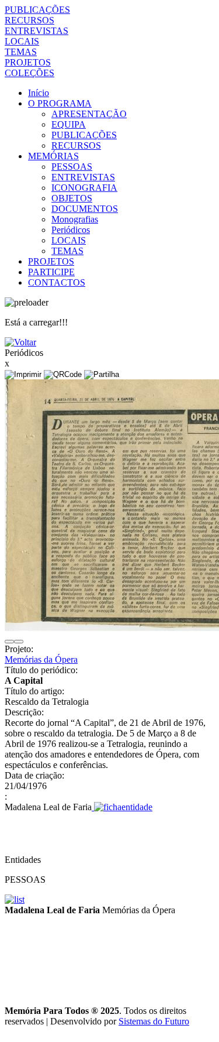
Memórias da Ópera (41, 659)
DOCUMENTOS (84, 209)
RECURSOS (29, 20)
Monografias (74, 219)
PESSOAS (71, 167)
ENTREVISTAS (36, 31)
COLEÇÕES (29, 73)
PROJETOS (28, 62)
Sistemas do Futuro (154, 1021)
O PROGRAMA (60, 103)
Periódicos (70, 230)
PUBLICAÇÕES (37, 10)
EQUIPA (68, 124)
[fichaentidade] (122, 807)
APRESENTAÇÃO (89, 114)
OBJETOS (71, 198)
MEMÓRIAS (53, 156)
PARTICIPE (51, 272)
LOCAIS (22, 41)
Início (38, 93)
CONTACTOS (56, 282)
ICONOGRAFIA (84, 188)
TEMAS (21, 52)
